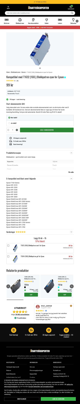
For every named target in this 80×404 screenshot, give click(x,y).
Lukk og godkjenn (58, 399)
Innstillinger (21, 399)
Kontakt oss (57, 370)
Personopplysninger (36, 370)
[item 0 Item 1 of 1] (40, 49)
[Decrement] (8, 130)
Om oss (32, 367)
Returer (8, 370)
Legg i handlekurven (47, 130)
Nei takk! (14, 118)
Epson (24, 72)
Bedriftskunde (10, 374)
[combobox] (40, 13)
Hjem (8, 72)
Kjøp (31, 295)
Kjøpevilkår (33, 374)
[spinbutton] (12, 130)
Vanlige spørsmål (59, 367)
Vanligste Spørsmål (12, 367)
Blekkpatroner (15, 72)
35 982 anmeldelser (22, 315)
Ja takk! (13, 123)
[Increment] (17, 130)
